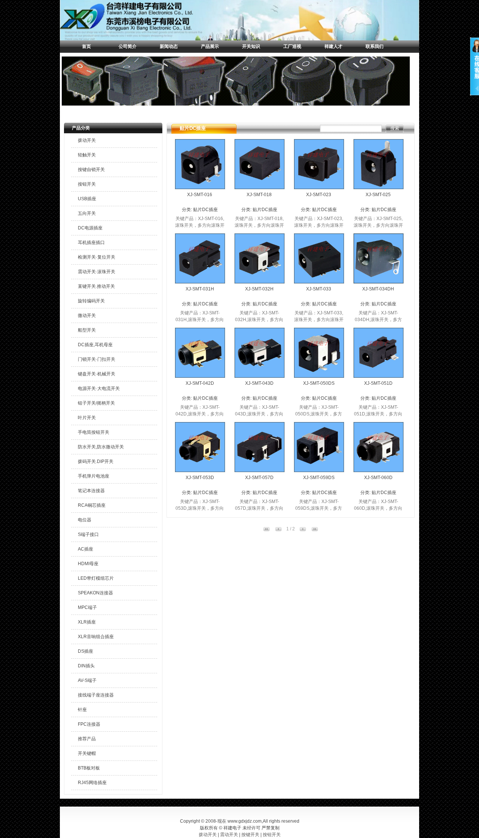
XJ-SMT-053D (200, 477)
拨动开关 (87, 140)
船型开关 (87, 330)
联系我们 (375, 46)
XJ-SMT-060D (378, 477)
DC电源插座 (90, 228)
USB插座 (87, 198)
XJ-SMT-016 (199, 194)
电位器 (84, 519)
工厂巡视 (292, 46)
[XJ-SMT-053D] (200, 470)
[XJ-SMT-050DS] (319, 376)
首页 (86, 46)
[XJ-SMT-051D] (378, 376)
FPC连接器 (89, 724)
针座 (82, 709)
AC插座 (85, 549)
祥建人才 (333, 46)
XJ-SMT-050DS (319, 383)
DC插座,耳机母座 (95, 344)
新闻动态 (169, 46)
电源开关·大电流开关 (99, 388)
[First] (266, 530)
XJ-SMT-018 (259, 194)
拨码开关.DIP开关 (95, 461)
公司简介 (128, 46)
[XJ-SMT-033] (319, 281)
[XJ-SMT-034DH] (378, 281)
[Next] (303, 530)
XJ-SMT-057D (259, 477)
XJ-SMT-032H (259, 289)
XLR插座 (87, 622)
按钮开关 (87, 184)
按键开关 (250, 834)
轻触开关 (87, 155)
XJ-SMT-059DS (319, 477)
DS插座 (85, 651)
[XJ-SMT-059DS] (319, 470)
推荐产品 (87, 738)
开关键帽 (87, 753)
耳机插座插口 (91, 242)
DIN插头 (86, 665)
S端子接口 (88, 534)
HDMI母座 (88, 563)
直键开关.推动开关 (96, 286)
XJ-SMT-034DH (378, 289)
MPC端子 (87, 607)
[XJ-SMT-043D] (259, 376)
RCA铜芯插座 (92, 505)
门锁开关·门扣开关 (96, 359)
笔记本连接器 (91, 490)
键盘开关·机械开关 (96, 374)
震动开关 (229, 834)
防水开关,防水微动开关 (101, 447)
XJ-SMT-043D (259, 383)
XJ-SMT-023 (318, 194)
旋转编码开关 (91, 301)
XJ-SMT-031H (200, 289)
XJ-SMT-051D (378, 383)
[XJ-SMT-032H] (259, 281)
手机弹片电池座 (93, 476)
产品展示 (210, 46)
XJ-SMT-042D (200, 383)
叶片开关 (87, 417)
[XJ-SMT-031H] (200, 281)
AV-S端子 (87, 680)
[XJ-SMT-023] (319, 187)
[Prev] (278, 530)
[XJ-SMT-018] (259, 187)
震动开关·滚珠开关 (96, 271)
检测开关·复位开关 (96, 257)
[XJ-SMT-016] (200, 187)
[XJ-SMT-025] (378, 187)
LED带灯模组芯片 (96, 578)
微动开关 (87, 315)
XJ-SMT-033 (318, 289)
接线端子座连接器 (96, 695)
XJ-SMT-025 (378, 194)
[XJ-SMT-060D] (378, 470)
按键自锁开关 (91, 169)
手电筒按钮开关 (93, 432)
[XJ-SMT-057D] (259, 470)
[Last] (315, 530)
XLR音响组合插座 (96, 636)
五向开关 (87, 213)
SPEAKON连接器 (95, 592)
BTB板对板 (89, 768)
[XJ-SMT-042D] (200, 376)
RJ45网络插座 (92, 782)
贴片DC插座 (205, 209)
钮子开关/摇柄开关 (96, 403)
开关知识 (251, 46)
